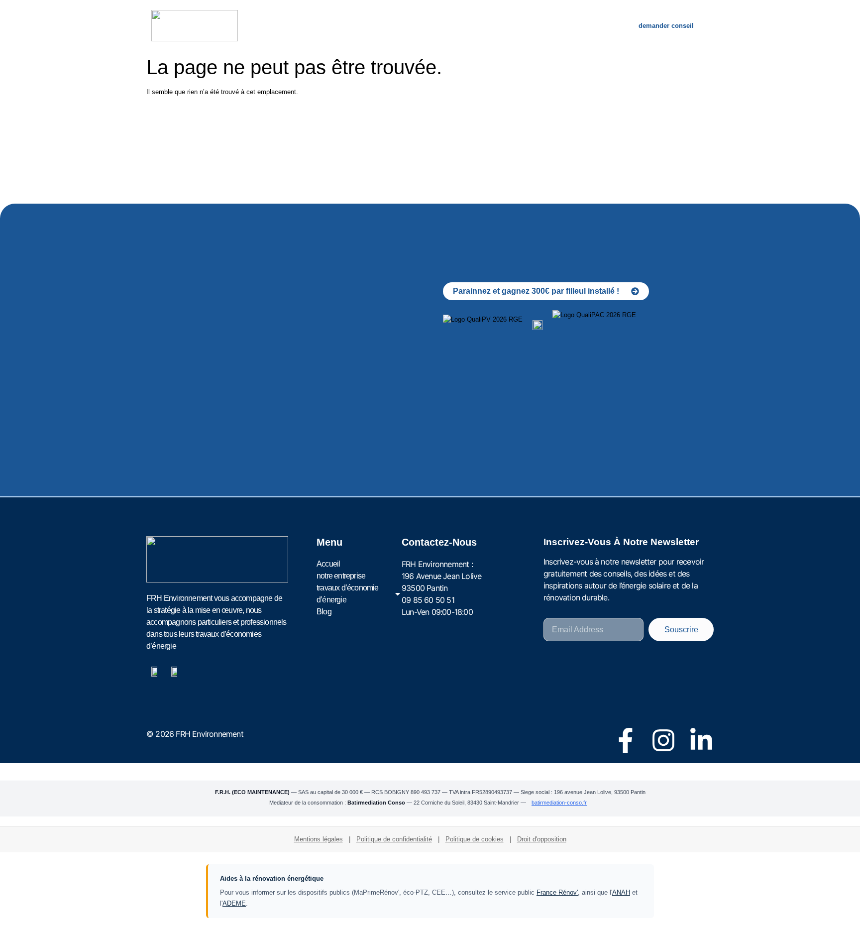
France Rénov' (557, 892)
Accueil (299, 26)
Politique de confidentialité (394, 839)
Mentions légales (318, 839)
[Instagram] (663, 740)
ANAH (621, 892)
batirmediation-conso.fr (559, 803)
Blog (576, 26)
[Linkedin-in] (701, 740)
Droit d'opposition (541, 839)
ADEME (234, 903)
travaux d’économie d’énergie (474, 26)
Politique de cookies (474, 839)
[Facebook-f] (625, 740)
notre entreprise (364, 26)
